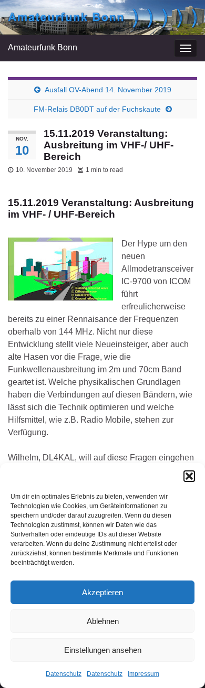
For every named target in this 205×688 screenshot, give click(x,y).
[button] (189, 476)
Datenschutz (63, 674)
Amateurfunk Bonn (42, 47)
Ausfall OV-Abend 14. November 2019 (108, 89)
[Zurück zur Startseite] (102, 17)
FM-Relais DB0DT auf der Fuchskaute (97, 109)
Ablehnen (103, 621)
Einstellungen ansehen (102, 650)
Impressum (143, 674)
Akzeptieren (102, 592)
